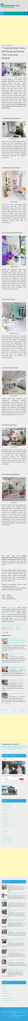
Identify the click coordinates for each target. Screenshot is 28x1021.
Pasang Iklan (5, 996)
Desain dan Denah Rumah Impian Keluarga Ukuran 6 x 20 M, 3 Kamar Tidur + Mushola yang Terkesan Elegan (16, 951)
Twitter (19, 628)
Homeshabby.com (6, 77)
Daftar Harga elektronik (7, 838)
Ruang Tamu (5, 819)
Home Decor (7, 747)
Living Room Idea (19, 747)
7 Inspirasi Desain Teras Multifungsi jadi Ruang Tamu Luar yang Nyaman (13, 53)
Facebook (12, 628)
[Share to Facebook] (7, 632)
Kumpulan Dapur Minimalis (7, 824)
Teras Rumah (5, 816)
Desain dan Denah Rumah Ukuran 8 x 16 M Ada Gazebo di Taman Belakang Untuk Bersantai (16, 940)
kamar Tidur (4, 826)
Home (14, 710)
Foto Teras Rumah (16, 624)
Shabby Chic (17, 1017)
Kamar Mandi (5, 831)
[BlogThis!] (4, 632)
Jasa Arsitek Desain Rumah (8, 998)
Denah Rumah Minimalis (7, 806)
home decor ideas (11, 748)
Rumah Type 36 (5, 836)
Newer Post (5, 710)
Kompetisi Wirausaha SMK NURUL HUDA (10, 1000)
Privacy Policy (5, 991)
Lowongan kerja (5, 993)
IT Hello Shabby (10, 1015)
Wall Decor (4, 748)
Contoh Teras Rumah (7, 624)
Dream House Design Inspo (13, 885)
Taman (3, 828)
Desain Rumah (5, 804)
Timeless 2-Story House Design (14, 902)
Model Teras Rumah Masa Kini (14, 625)
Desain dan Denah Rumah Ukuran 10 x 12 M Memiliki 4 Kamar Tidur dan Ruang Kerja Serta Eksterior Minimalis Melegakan (17, 920)
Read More (10, 650)
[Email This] (3, 632)
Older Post (23, 710)
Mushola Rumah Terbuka (7, 841)
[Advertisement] (14, 31)
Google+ (6, 629)
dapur (3, 811)
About (3, 986)
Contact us (4, 988)
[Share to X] (6, 632)
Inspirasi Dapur (5, 821)
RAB (3, 843)
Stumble (12, 629)
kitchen (19, 748)
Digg (19, 629)
